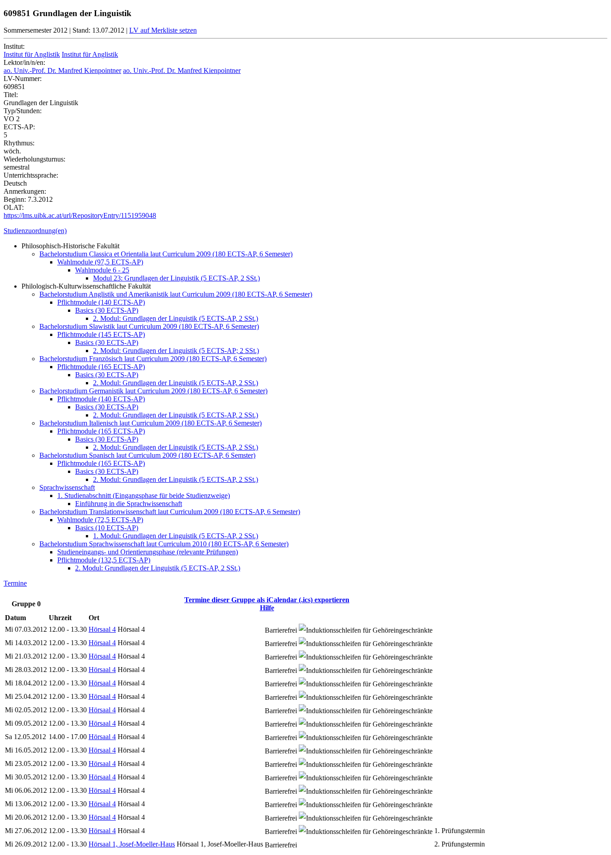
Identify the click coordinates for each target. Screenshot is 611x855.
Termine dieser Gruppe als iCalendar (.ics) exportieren (266, 600)
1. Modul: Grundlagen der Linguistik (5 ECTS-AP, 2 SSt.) (175, 536)
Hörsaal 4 (102, 629)
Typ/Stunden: (23, 111)
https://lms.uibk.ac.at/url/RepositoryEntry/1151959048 (80, 215)
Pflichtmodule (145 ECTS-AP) (101, 334)
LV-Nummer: (23, 78)
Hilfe (267, 608)
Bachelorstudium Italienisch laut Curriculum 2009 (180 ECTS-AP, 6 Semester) (150, 423)
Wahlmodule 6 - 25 (102, 270)
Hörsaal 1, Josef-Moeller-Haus (132, 844)
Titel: (11, 94)
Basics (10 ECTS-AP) (106, 528)
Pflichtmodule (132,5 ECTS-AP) (103, 560)
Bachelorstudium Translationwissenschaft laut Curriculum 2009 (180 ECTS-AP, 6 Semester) (169, 511)
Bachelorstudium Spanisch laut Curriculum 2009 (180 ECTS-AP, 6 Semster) (147, 455)
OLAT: (14, 207)
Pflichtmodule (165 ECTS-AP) (101, 366)
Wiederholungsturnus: (34, 159)
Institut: (14, 46)
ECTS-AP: (19, 127)
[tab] (305, 231)
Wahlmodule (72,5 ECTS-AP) (100, 519)
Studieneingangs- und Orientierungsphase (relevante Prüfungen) (147, 552)
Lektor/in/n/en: (24, 62)
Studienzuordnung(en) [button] (35, 230)
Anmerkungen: (25, 191)
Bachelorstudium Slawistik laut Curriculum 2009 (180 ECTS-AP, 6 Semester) (149, 326)
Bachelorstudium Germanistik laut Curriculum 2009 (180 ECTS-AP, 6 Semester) (153, 391)
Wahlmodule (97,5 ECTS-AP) (100, 262)
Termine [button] (15, 583)
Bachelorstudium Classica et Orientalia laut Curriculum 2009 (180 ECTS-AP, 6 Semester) (166, 254)
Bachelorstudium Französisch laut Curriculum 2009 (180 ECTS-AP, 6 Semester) (153, 358)
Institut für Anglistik (32, 54)
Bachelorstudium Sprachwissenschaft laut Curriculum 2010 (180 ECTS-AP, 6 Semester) (164, 544)
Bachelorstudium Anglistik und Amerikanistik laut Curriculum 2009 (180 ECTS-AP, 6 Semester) (175, 294)
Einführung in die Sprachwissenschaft (128, 503)
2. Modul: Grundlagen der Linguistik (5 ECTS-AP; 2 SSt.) (176, 350)
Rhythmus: (19, 143)
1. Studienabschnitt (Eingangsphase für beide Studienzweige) (143, 495)
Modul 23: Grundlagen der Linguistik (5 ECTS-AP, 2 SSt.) (176, 278)
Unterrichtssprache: (31, 175)
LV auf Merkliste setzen (163, 30)
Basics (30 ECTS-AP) (106, 310)
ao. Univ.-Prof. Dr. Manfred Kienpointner (62, 70)
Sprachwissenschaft (67, 487)
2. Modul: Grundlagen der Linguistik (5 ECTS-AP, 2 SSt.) (175, 318)
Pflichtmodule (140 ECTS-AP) (101, 302)
